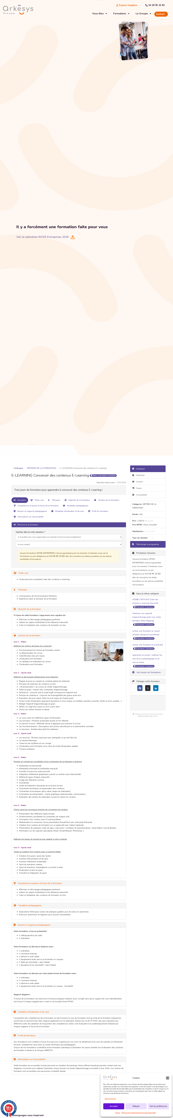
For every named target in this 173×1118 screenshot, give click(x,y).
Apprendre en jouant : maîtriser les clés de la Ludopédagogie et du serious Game (147, 659)
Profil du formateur (100, 511)
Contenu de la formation (108, 500)
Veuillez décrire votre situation (30, 532)
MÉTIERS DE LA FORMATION (41, 468)
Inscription (21, 500)
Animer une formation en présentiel (147, 644)
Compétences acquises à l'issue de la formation (38, 505)
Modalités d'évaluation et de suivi (69, 511)
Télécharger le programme (147, 544)
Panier (139, 488)
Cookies (117, 1113)
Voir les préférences (158, 1106)
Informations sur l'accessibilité (30, 516)
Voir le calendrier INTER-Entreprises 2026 (42, 237)
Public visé (39, 500)
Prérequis (56, 500)
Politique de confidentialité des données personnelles (138, 1113)
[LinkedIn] (155, 688)
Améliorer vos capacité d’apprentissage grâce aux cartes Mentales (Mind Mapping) (146, 617)
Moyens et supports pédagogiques (32, 511)
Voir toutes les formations (148, 672)
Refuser (136, 1106)
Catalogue (18, 468)
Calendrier (140, 475)
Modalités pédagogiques (77, 505)
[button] (167, 1078)
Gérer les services (110, 1099)
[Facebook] (140, 688)
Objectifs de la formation (79, 500)
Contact (139, 481)
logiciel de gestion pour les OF (147, 716)
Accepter (114, 1106)
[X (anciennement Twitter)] (147, 688)
